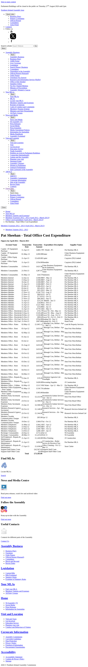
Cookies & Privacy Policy (15, 659)
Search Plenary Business (19, 67)
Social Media (15, 126)
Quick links (10, 188)
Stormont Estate (16, 161)
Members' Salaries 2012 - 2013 (17, 230)
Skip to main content (8, 2)
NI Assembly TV (16, 122)
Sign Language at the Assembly (21, 170)
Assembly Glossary (17, 163)
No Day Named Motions (19, 86)
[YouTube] (11, 32)
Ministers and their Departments (21, 111)
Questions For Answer (18, 78)
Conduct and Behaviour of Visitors (18, 627)
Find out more (6, 497)
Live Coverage (15, 63)
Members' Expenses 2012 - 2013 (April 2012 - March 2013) (27, 218)
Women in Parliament (18, 165)
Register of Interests (17, 105)
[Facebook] (11, 42)
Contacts (9, 27)
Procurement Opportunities (15, 647)
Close (4, 207)
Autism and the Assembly (19, 157)
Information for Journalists (19, 132)
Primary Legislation (17, 19)
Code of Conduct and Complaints (22, 107)
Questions (9, 553)
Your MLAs (10, 92)
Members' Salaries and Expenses (22, 103)
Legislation (14, 65)
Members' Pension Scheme (20, 109)
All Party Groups (16, 113)
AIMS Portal (14, 61)
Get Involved (15, 147)
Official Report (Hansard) (19, 73)
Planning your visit (17, 159)
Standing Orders (16, 84)
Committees (14, 23)
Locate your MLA (16, 101)
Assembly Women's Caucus (20, 90)
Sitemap (8, 661)
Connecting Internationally (19, 155)
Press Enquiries (15, 128)
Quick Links (10, 14)
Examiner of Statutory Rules (16, 579)
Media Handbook (16, 134)
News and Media (12, 115)
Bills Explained (11, 575)
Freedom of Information (14, 645)
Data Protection (11, 641)
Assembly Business (13, 52)
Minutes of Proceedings (18, 88)
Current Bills (10, 573)
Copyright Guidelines (13, 639)
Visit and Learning (12, 138)
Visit (11, 145)
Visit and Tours (11, 619)
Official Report (15, 21)
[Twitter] (13, 39)
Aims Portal (14, 25)
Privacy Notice (11, 643)
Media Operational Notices (20, 130)
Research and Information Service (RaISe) (25, 80)
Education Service (16, 149)
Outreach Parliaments (18, 167)
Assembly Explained (17, 136)
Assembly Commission (18, 178)
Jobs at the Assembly (17, 182)
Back (12, 55)
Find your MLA (11, 589)
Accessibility (8, 652)
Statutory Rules (11, 577)
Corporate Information (18, 180)
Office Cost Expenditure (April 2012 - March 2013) (24, 220)
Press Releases (15, 124)
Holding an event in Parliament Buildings (25, 153)
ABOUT (9, 172)
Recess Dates (15, 184)
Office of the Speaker (18, 82)
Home (8, 211)
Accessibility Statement (14, 657)
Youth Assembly (16, 151)
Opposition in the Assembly (20, 71)
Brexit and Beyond (12, 561)
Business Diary (15, 16)
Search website (6, 46)
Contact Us (5, 541)
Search (3, 475)
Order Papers (15, 75)
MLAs (12, 99)
